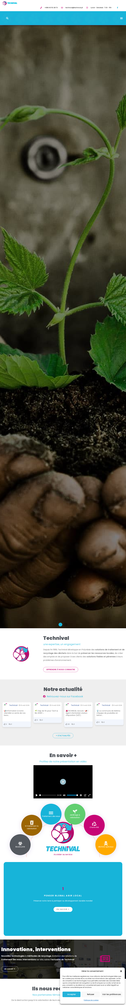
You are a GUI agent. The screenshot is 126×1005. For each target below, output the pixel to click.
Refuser (90, 994)
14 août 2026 (55, 705)
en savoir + (63, 909)
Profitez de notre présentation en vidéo (63, 761)
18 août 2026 (24, 705)
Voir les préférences (111, 994)
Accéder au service (63, 854)
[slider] (47, 795)
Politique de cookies (91, 1000)
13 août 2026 (86, 705)
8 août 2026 (117, 705)
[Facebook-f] (117, 7)
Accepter (71, 994)
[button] (121, 971)
